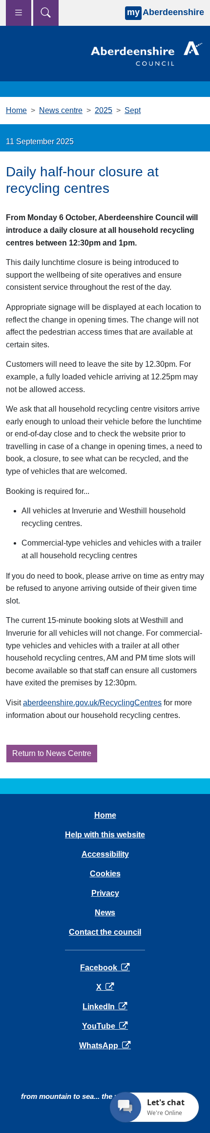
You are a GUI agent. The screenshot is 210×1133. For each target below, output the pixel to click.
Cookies (105, 873)
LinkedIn (105, 1006)
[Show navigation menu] (18, 13)
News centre (61, 110)
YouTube (105, 1026)
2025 (103, 110)
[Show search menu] (46, 13)
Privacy (105, 893)
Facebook (105, 967)
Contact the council (105, 932)
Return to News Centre (51, 753)
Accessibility (105, 854)
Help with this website (105, 835)
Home (16, 110)
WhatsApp (105, 1045)
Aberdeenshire (165, 12)
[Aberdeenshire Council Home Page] (146, 53)
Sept (133, 110)
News (105, 912)
